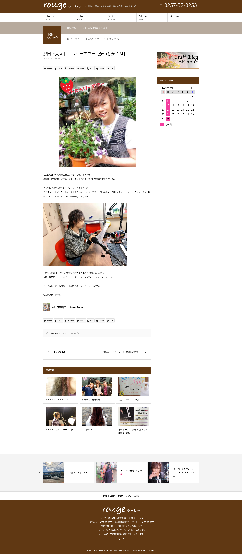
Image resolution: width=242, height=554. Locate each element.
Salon (80, 17)
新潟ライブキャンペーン (78, 472)
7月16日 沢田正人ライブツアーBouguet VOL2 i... (183, 472)
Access (175, 17)
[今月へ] (187, 88)
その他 (57, 58)
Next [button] (202, 472)
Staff (112, 17)
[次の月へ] (192, 88)
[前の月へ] (182, 88)
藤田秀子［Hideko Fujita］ (71, 307)
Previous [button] (40, 472)
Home (50, 17)
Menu (143, 17)
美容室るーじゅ (61, 333)
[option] (68, 472)
